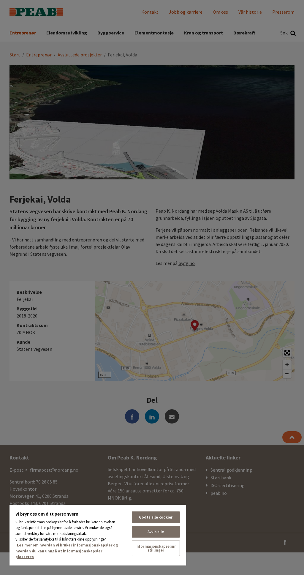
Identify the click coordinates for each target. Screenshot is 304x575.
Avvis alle (156, 531)
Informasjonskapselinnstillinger (155, 548)
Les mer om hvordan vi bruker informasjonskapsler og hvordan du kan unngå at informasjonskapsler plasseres (66, 551)
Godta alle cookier (155, 517)
